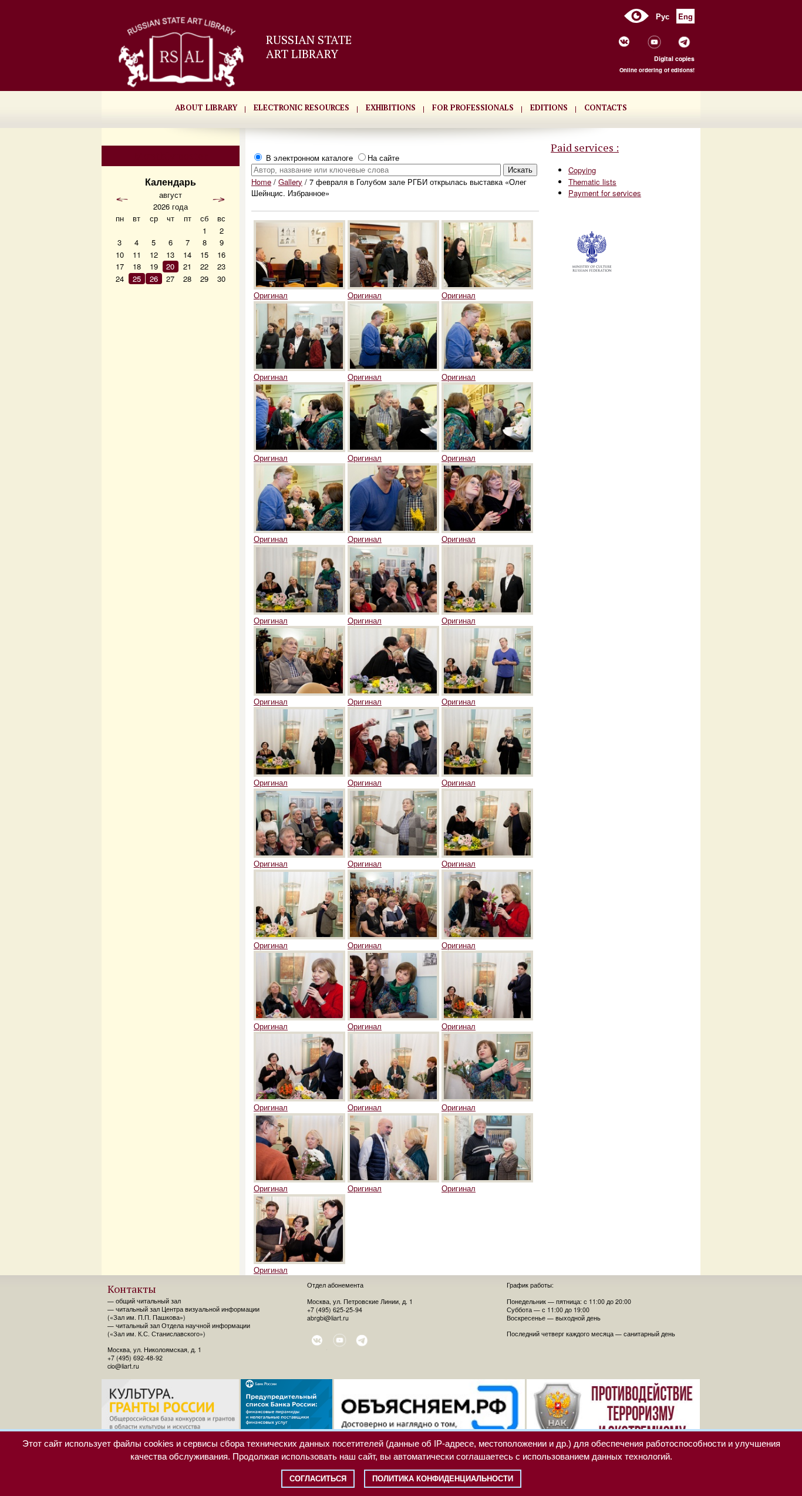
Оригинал (271, 295)
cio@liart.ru (123, 1366)
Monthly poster (171, 156)
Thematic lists (592, 181)
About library (206, 107)
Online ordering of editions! (657, 70)
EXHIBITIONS (391, 107)
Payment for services (604, 192)
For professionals (473, 107)
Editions (549, 107)
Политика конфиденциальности (442, 1478)
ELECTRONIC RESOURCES (301, 107)
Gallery (290, 181)
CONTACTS (605, 107)
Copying (582, 170)
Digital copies (674, 58)
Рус (662, 16)
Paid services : (585, 147)
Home (261, 181)
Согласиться (317, 1478)
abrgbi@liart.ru (328, 1317)
